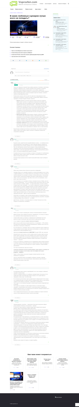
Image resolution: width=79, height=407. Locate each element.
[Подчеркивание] (18, 75)
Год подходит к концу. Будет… (61, 32)
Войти (45, 9)
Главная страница (13, 12)
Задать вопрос (38, 9)
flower (15, 139)
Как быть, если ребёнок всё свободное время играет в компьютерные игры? (16, 383)
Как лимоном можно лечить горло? (61, 20)
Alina (15, 83)
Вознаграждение (48, 3)
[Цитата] (24, 75)
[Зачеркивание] (20, 75)
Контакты (55, 3)
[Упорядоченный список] (21, 75)
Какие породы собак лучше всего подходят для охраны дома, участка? (32, 360)
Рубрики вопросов (18, 9)
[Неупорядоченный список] (23, 75)
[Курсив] (17, 75)
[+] (30, 75)
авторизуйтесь (46, 68)
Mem (15, 267)
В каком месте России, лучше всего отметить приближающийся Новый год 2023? (28, 54)
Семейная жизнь (20, 12)
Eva (15, 208)
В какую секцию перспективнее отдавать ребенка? (62, 360)
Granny (15, 166)
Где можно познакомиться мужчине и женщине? (16, 360)
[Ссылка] (27, 75)
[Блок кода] (26, 75)
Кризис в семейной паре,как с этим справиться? (32, 376)
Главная (11, 9)
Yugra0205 (16, 300)
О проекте (41, 3)
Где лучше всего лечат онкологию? (19, 56)
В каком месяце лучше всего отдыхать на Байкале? (22, 52)
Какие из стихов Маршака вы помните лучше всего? (22, 50)
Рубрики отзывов (28, 9)
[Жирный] (15, 75)
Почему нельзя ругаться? (47, 360)
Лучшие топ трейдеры (62, 3)
